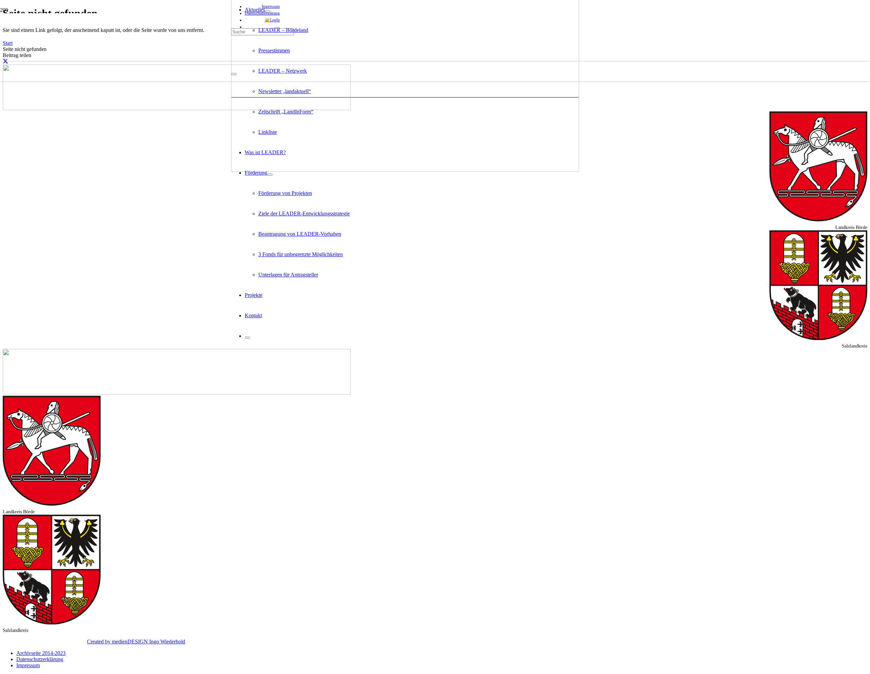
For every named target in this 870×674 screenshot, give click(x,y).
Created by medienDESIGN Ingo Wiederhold (136, 641)
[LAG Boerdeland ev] (405, 170)
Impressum (28, 665)
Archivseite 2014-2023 (41, 653)
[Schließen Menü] (247, 338)
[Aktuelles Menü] (268, 12)
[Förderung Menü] (270, 175)
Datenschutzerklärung (39, 659)
